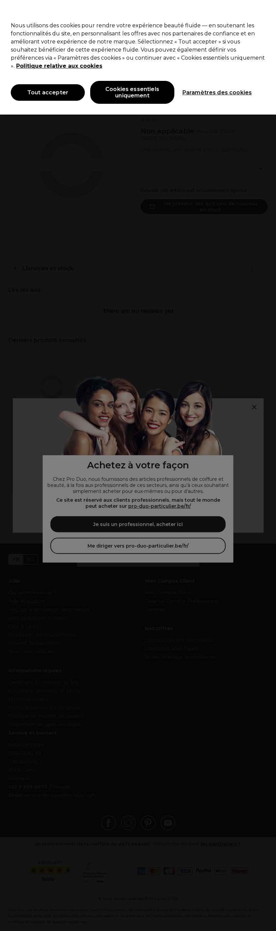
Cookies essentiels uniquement (132, 92)
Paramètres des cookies (217, 92)
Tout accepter (47, 92)
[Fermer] (265, 10)
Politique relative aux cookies (59, 66)
